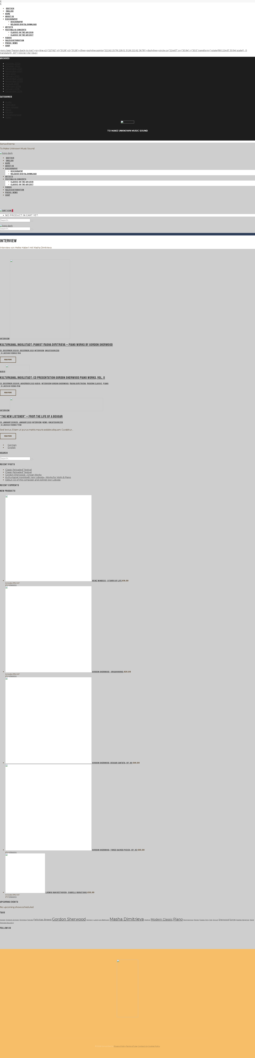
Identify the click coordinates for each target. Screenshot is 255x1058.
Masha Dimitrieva (78, 383)
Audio (8, 102)
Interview (10, 104)
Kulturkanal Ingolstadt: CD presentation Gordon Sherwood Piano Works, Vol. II (52, 378)
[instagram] (15, 935)
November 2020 (14, 81)
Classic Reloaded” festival (18, 470)
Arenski (2, 920)
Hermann (89, 920)
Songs (233, 920)
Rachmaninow (188, 920)
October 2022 (12, 66)
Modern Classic (94, 383)
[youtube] (127, 137)
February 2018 (13, 86)
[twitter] (8, 935)
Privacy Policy (120, 1046)
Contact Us (143, 1046)
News (8, 109)
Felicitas (30, 920)
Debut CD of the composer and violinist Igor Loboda (32, 480)
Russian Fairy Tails (205, 920)
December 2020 (14, 79)
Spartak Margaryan (242, 920)
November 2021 (13, 71)
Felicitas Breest (42, 919)
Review (9, 112)
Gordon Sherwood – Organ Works (23, 475)
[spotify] (28, 935)
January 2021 (12, 76)
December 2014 (13, 91)
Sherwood (224, 920)
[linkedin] (134, 137)
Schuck (215, 920)
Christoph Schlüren (12, 920)
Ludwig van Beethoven (101, 920)
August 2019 (12, 84)
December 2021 (13, 68)
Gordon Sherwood (60, 383)
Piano (106, 383)
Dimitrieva (23, 920)
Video (8, 117)
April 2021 (10, 73)
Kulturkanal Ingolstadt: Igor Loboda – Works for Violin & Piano (38, 477)
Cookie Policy (154, 1046)
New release (11, 107)
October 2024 (12, 63)
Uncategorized (13, 115)
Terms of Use (131, 1046)
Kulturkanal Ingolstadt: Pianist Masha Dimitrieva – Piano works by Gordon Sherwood (56, 345)
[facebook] (121, 137)
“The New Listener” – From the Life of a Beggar (31, 416)
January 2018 (12, 89)
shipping (12, 585)
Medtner (147, 920)
